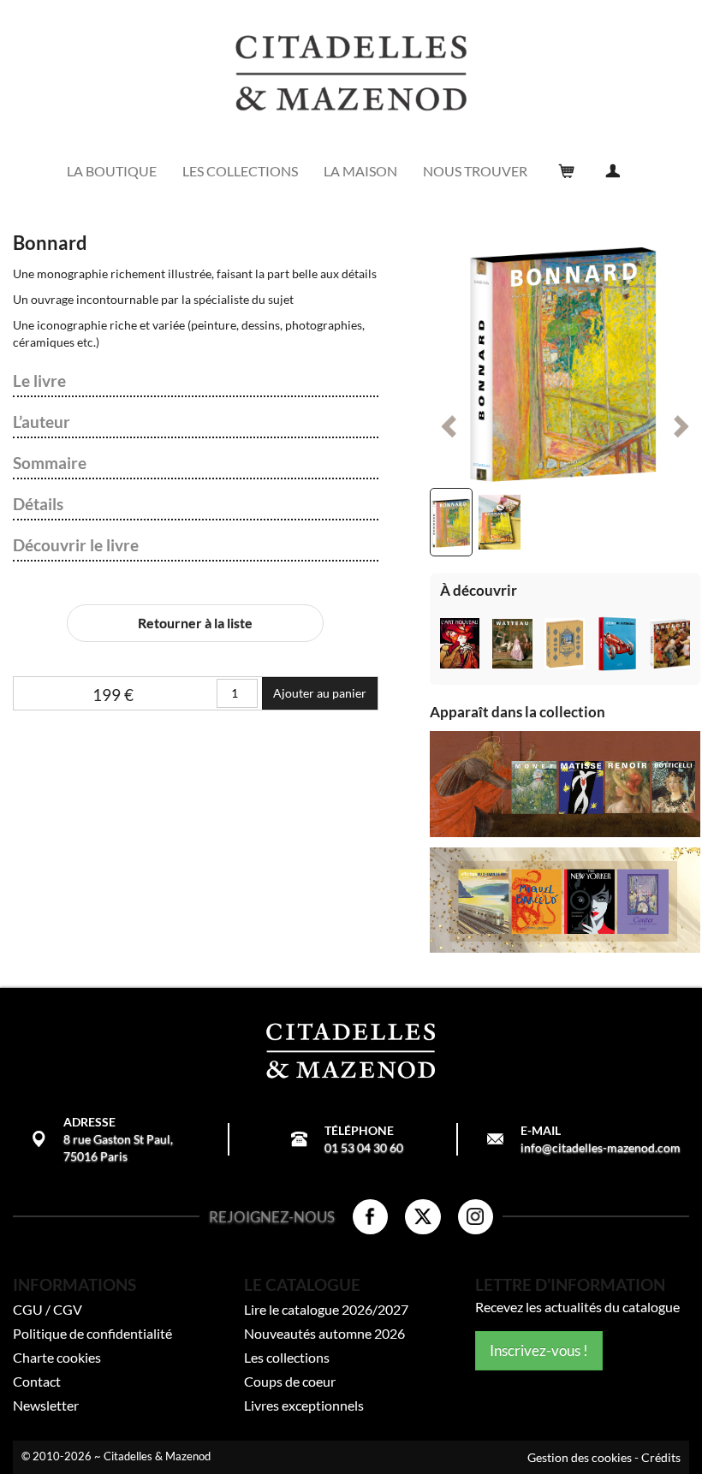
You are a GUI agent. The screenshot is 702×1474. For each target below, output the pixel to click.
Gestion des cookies (579, 1457)
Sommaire (49, 463)
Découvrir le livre (76, 545)
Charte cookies (57, 1357)
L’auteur (41, 422)
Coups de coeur (290, 1381)
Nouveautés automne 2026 (324, 1333)
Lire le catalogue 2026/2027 (326, 1309)
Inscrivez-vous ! (539, 1350)
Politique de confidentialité (92, 1333)
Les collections (287, 1357)
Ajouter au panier (319, 693)
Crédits (661, 1457)
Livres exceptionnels (304, 1405)
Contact (37, 1381)
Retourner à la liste (195, 623)
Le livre (39, 380)
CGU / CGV (47, 1309)
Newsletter (46, 1405)
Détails (38, 504)
